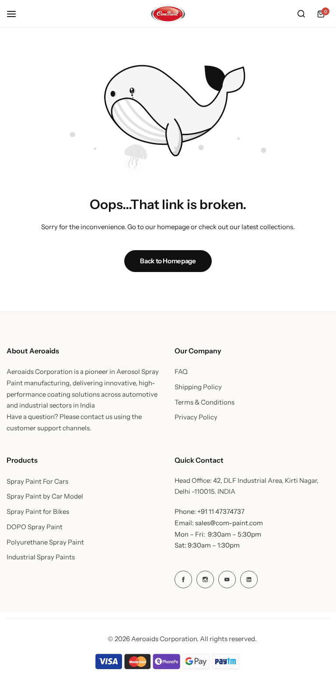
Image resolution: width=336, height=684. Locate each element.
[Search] (301, 14)
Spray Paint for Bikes (38, 512)
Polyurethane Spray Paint (45, 542)
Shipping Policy (198, 387)
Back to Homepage (168, 261)
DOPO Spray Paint (35, 527)
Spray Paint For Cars (37, 481)
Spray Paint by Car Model (45, 496)
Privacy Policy (196, 417)
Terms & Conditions (204, 402)
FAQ (181, 372)
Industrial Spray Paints (41, 557)
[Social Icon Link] (183, 579)
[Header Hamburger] (16, 13)
